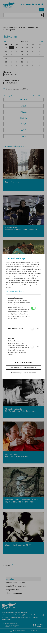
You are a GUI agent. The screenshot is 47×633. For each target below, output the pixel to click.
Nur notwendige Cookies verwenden (23, 373)
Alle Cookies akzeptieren (23, 362)
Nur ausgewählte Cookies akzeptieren (23, 368)
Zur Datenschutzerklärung (15, 291)
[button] (38, 308)
